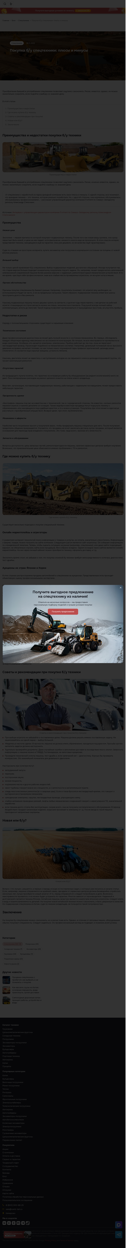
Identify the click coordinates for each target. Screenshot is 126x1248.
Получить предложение (63, 611)
